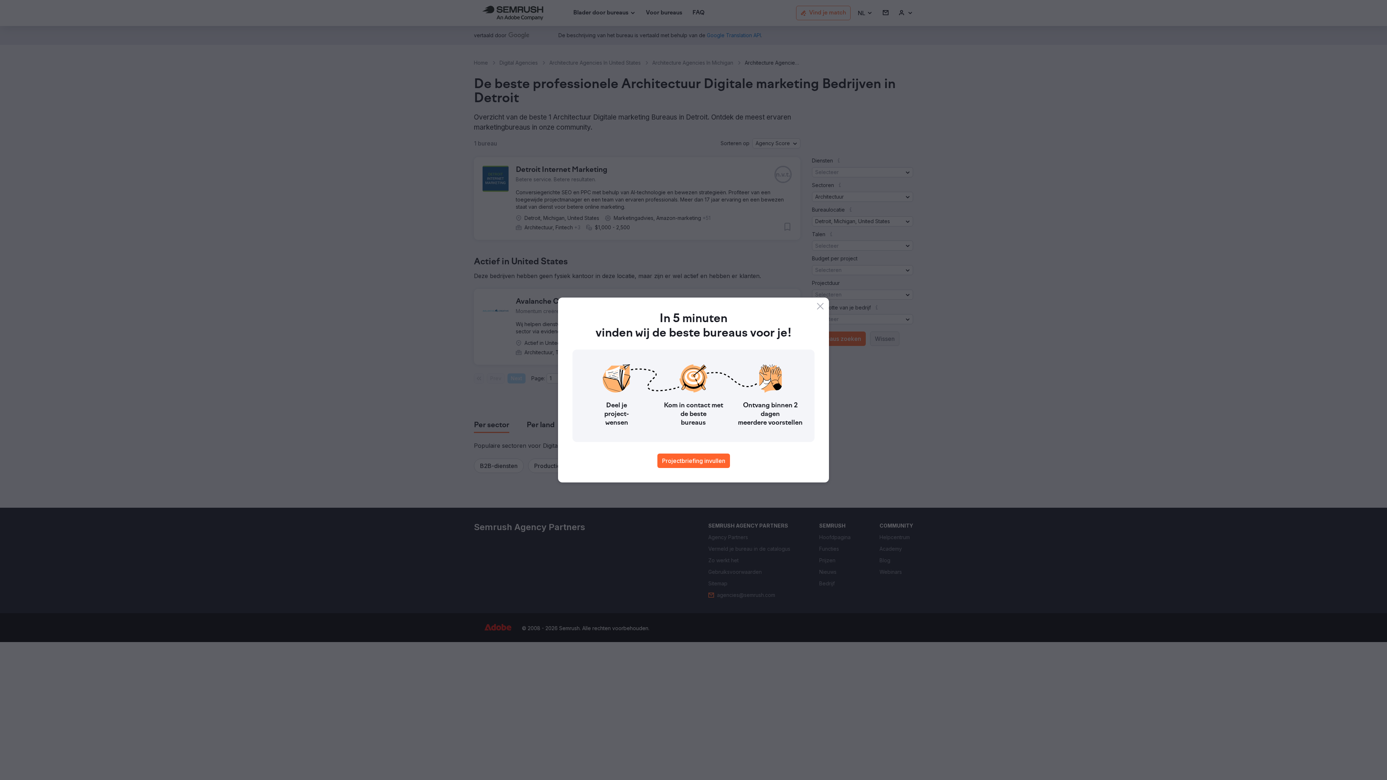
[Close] (820, 306)
